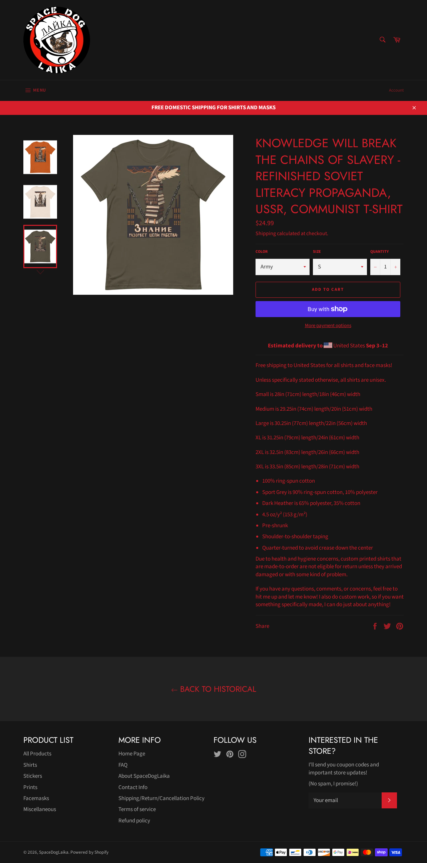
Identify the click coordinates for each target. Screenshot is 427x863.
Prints (30, 787)
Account (396, 90)
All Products (37, 754)
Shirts (30, 765)
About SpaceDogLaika (144, 776)
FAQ (122, 765)
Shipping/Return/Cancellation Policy (161, 798)
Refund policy (134, 821)
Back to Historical (217, 688)
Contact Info (132, 787)
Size (317, 251)
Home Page (131, 754)
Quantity (379, 251)
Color (262, 251)
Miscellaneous (39, 809)
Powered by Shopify (89, 852)
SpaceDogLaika (53, 852)
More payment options (328, 325)
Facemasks (36, 798)
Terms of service (137, 809)
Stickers (32, 776)
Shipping (266, 233)
